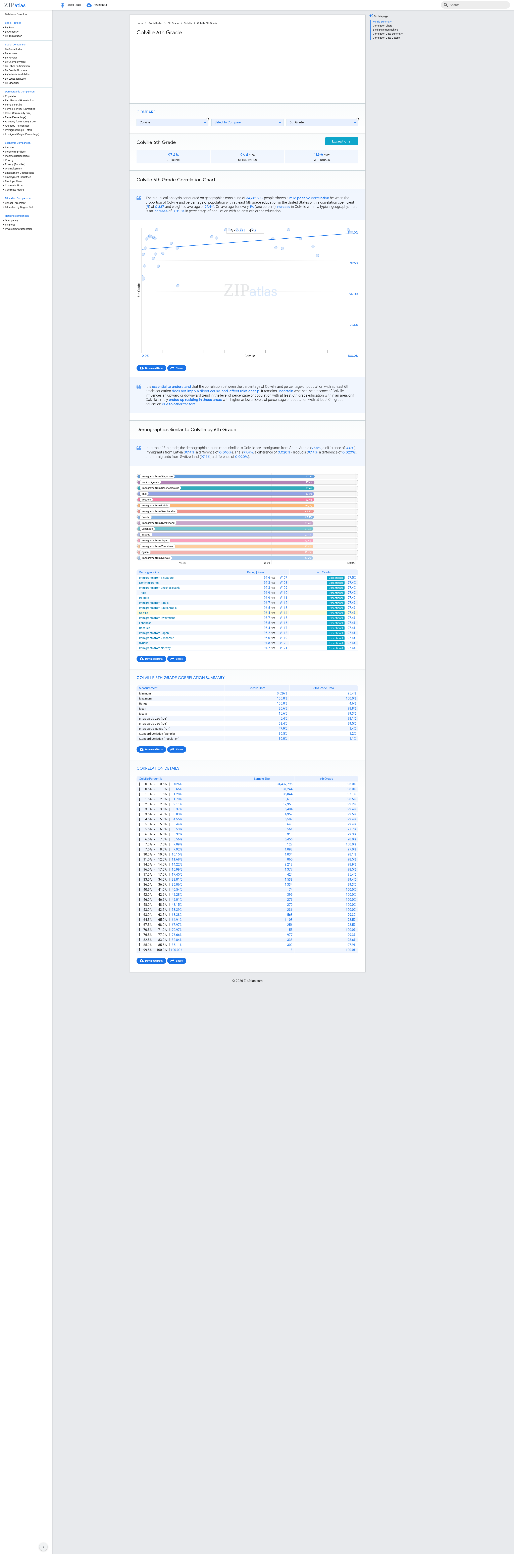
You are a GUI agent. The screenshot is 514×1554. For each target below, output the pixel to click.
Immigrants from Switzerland (157, 618)
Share (179, 368)
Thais (142, 592)
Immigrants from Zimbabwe (156, 638)
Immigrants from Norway (155, 648)
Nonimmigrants (149, 582)
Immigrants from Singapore (156, 577)
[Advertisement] (192, 68)
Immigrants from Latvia (154, 602)
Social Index (155, 23)
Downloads (100, 4)
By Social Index (13, 49)
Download (350, 224)
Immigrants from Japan (154, 633)
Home (140, 23)
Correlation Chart (382, 25)
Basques (144, 628)
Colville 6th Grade (207, 23)
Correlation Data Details (386, 37)
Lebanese (145, 623)
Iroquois (144, 597)
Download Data (154, 368)
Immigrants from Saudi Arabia (158, 607)
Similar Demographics (385, 29)
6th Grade (173, 23)
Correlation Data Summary (388, 33)
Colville (188, 23)
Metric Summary (382, 21)
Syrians (143, 643)
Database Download (16, 14)
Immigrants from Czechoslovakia (159, 587)
